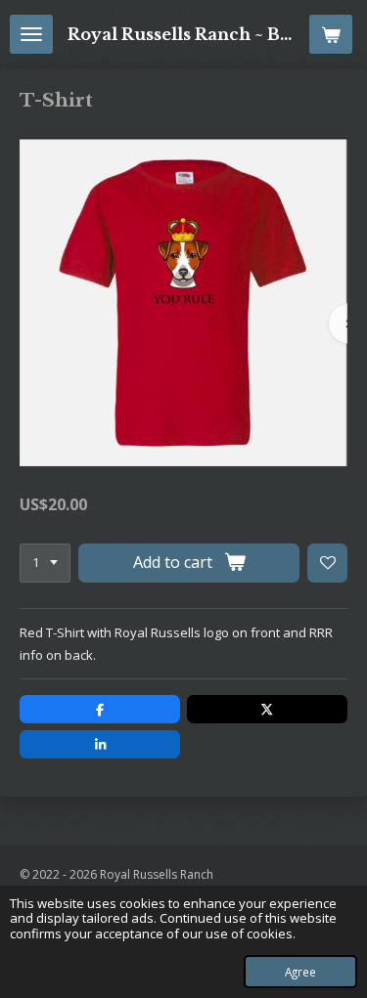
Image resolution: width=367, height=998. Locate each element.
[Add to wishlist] (327, 563)
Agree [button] (300, 971)
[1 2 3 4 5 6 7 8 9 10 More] (45, 563)
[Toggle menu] (31, 34)
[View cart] (330, 34)
